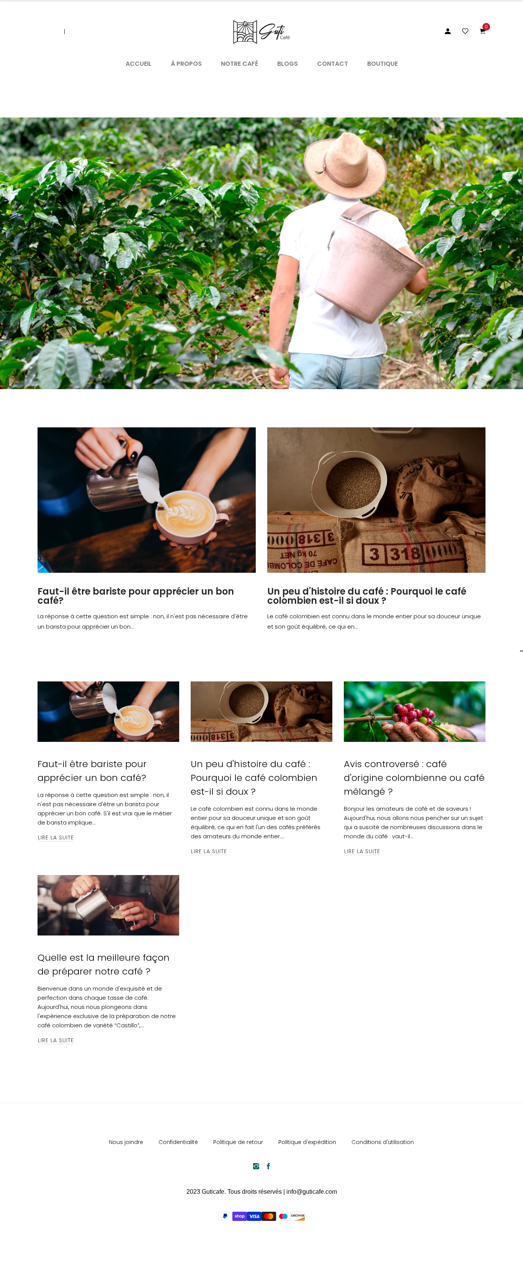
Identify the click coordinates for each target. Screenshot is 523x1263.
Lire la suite (56, 837)
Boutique (382, 63)
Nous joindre (126, 1142)
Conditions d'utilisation (382, 1142)
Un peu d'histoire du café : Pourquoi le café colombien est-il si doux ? (366, 596)
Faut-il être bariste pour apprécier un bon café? (136, 596)
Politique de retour (238, 1142)
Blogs (287, 63)
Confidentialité (178, 1142)
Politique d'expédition (307, 1142)
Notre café (239, 63)
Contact (332, 63)
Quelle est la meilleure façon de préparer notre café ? (104, 964)
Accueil (139, 63)
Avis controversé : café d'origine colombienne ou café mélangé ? (414, 778)
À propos (186, 63)
